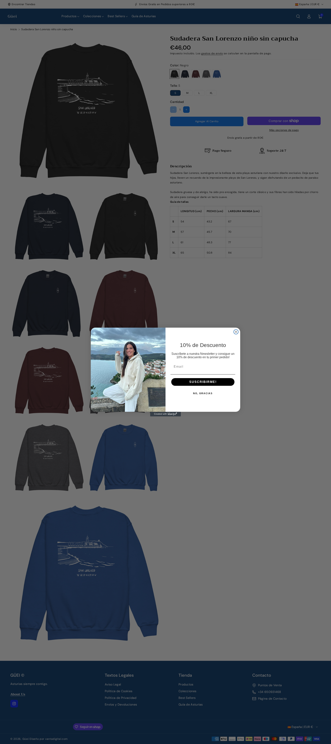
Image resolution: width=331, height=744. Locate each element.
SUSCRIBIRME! (203, 381)
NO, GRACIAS (203, 393)
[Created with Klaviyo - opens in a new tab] (165, 414)
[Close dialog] (236, 332)
